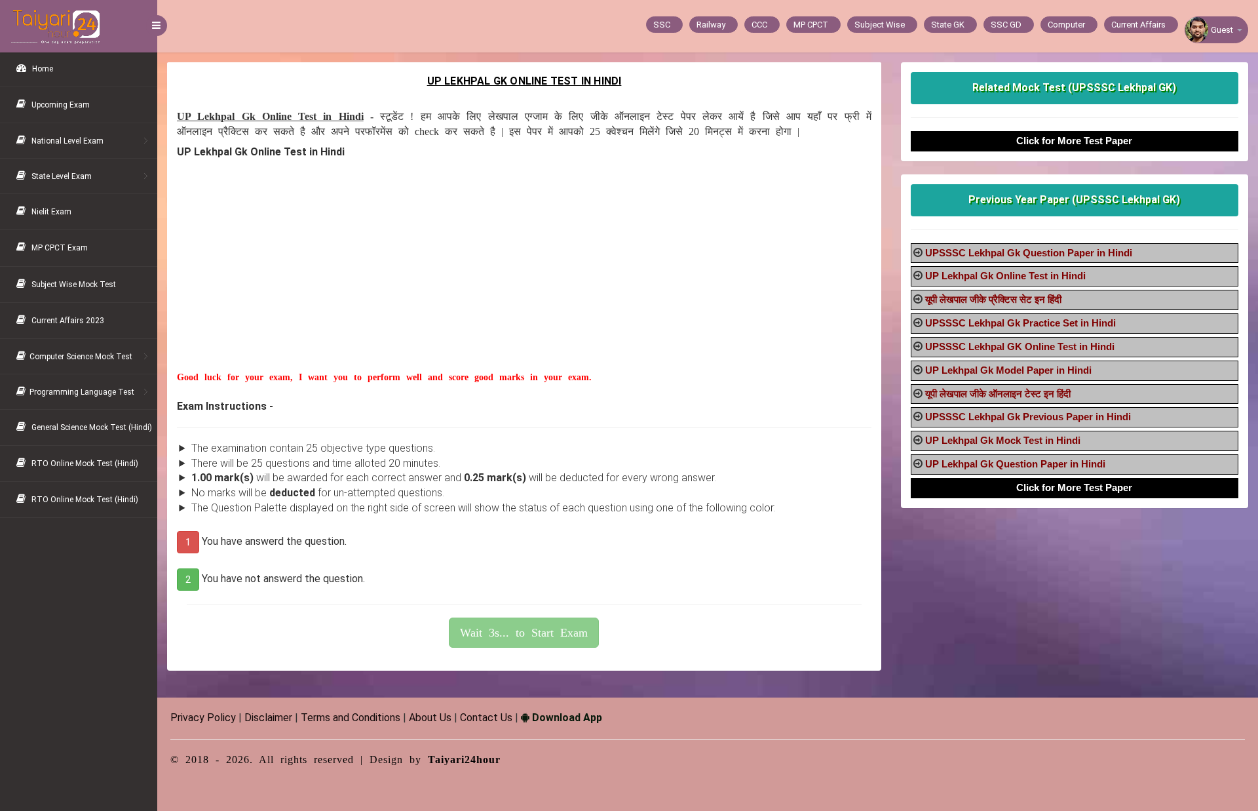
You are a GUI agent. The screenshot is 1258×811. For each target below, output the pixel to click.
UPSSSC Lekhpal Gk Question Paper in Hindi (1028, 252)
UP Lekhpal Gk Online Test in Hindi (1005, 275)
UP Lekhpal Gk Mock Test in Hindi (1002, 440)
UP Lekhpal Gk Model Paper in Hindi (1008, 370)
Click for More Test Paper (1074, 140)
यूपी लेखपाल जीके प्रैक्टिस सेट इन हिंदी (993, 299)
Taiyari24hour (464, 759)
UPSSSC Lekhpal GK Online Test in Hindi (1020, 346)
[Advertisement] (524, 279)
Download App (565, 717)
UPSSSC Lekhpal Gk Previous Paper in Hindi (1028, 416)
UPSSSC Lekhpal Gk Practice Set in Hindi (1020, 322)
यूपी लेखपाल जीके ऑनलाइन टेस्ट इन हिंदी (998, 393)
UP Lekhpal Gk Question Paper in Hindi (1015, 463)
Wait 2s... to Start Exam (524, 632)
